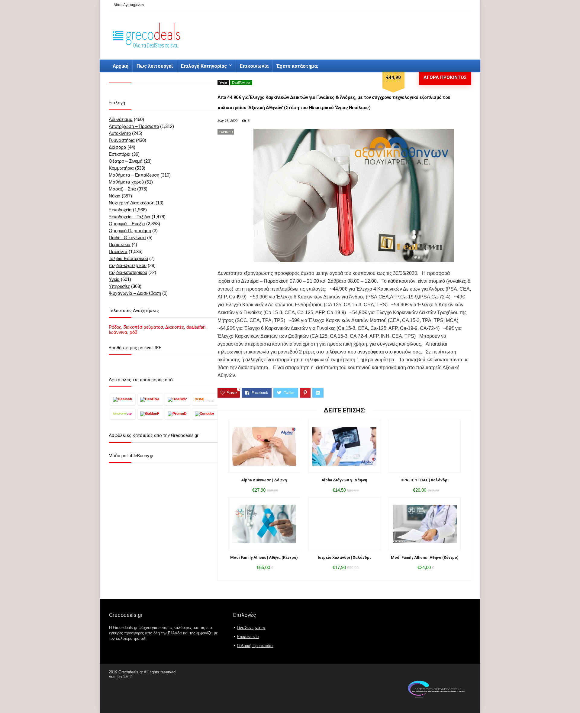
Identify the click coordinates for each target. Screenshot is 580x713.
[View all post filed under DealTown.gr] (150, 399)
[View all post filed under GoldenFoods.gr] (150, 413)
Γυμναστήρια (122, 140)
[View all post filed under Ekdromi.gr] (122, 413)
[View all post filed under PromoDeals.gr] (177, 413)
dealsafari (195, 327)
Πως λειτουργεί (155, 66)
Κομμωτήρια (121, 168)
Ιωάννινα (118, 332)
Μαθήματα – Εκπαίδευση (134, 174)
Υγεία (223, 82)
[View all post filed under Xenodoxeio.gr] (205, 413)
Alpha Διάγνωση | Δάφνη (264, 480)
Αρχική (120, 66)
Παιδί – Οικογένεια (127, 237)
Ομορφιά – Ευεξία (127, 223)
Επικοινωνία (254, 66)
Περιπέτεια (119, 244)
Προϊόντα (118, 251)
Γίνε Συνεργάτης (251, 627)
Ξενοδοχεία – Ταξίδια (129, 216)
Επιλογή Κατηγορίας (204, 66)
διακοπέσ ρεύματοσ (143, 327)
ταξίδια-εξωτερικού (128, 265)
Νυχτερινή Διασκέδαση (131, 202)
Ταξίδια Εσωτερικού (128, 258)
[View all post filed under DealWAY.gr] (177, 399)
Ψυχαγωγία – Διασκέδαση (135, 293)
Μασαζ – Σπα (122, 188)
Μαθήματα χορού (126, 181)
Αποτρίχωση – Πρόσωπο (134, 126)
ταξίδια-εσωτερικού (128, 272)
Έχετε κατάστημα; (297, 66)
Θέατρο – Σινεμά (126, 161)
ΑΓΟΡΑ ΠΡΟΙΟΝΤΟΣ (445, 77)
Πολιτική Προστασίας (255, 645)
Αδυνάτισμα (121, 119)
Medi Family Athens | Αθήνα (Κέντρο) (264, 557)
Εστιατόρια (119, 154)
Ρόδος (115, 327)
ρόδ (133, 332)
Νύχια (115, 195)
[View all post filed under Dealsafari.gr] (122, 399)
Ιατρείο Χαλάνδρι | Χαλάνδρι (344, 557)
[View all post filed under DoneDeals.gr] (205, 399)
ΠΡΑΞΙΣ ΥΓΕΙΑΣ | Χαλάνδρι (425, 480)
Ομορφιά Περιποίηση (130, 230)
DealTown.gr (241, 82)
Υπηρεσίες (119, 286)
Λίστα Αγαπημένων (129, 5)
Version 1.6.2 (120, 676)
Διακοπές (174, 327)
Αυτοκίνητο (120, 133)
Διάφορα (117, 147)
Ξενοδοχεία (120, 209)
